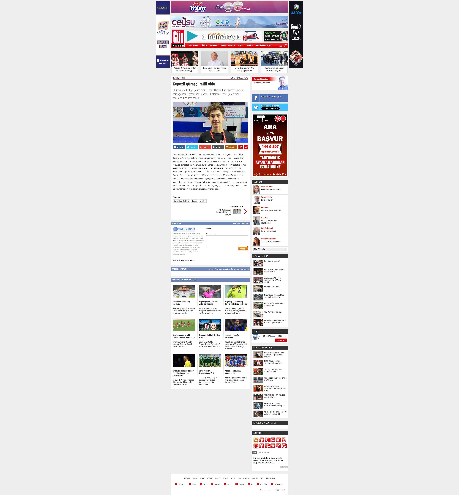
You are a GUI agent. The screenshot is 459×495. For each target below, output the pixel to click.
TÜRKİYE (203, 45)
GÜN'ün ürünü (270, 478)
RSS (252, 484)
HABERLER (176, 78)
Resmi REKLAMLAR (243, 478)
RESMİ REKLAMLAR (263, 45)
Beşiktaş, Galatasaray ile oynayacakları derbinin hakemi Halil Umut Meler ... (210, 310)
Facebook (217, 484)
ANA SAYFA (193, 45)
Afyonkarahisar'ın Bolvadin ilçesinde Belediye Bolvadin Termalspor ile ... (183, 344)
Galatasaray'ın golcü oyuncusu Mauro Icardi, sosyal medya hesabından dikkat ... (184, 310)
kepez (194, 201)
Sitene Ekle (263, 484)
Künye (194, 484)
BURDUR (222, 45)
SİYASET (241, 45)
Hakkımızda (181, 484)
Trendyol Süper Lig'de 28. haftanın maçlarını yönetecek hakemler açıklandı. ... (235, 310)
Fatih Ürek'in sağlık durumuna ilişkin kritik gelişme (223, 212)
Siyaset (225, 478)
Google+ (241, 484)
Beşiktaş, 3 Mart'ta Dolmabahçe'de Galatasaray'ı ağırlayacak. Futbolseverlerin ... (209, 345)
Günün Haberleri (279, 484)
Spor (261, 478)
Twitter (229, 484)
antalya (202, 201)
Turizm (233, 478)
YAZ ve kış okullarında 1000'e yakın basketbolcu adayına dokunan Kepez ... (236, 380)
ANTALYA (213, 45)
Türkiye (195, 478)
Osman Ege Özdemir (181, 201)
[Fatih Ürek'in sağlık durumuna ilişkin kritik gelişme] (237, 213)
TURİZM (250, 45)
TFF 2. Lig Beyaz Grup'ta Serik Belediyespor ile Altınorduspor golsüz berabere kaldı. (208, 381)
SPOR (184, 78)
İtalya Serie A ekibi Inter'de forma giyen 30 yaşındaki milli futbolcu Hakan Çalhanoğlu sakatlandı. (236, 345)
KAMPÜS (255, 478)
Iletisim (205, 484)
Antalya (202, 478)
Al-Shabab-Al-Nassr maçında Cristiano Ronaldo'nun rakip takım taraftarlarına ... (183, 382)
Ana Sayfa (187, 478)
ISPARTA (231, 45)
